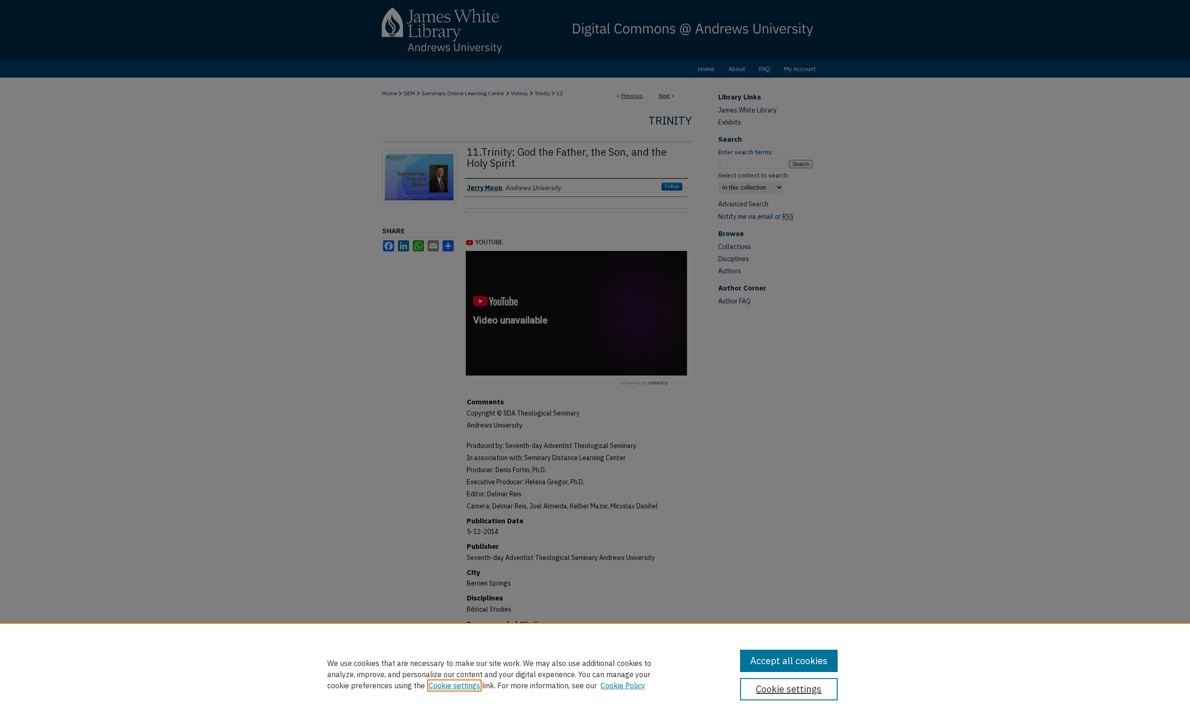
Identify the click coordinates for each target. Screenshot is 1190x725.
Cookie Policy (623, 685)
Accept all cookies (788, 660)
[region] (595, 674)
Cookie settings (454, 685)
